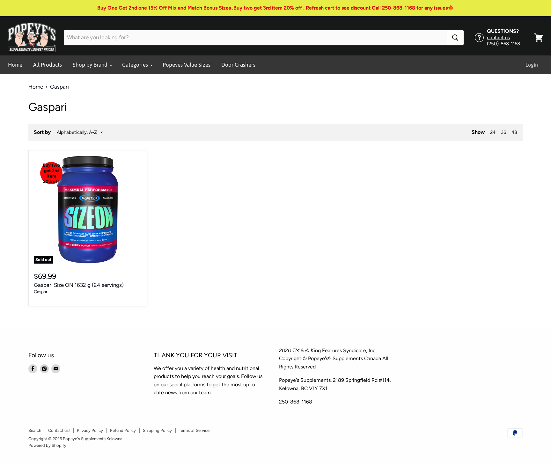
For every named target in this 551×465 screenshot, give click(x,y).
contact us (498, 37)
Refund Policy (123, 430)
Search (34, 430)
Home (15, 65)
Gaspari (41, 291)
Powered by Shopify (47, 445)
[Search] (455, 37)
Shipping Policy (157, 430)
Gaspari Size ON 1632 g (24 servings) (79, 285)
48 (514, 132)
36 (503, 132)
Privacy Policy (90, 430)
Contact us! (59, 430)
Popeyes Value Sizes (186, 65)
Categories (135, 65)
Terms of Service (194, 430)
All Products (47, 65)
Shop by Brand (91, 65)
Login (531, 65)
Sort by (42, 132)
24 (493, 132)
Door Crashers (238, 65)
